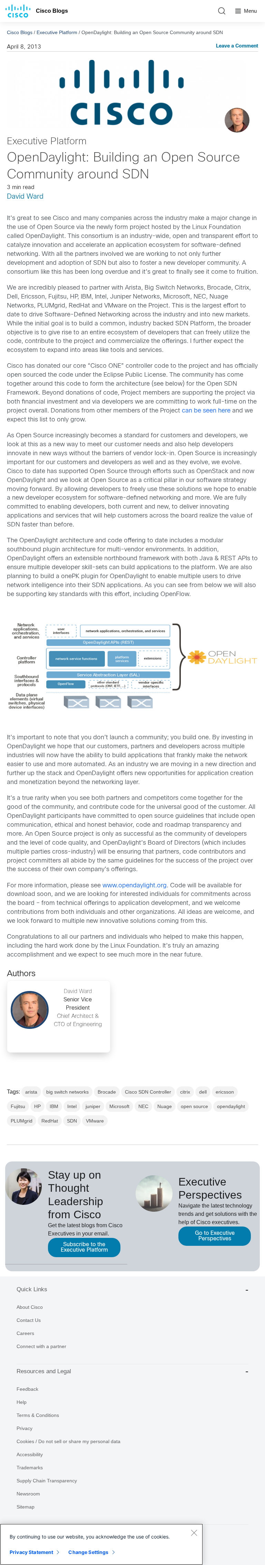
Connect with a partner (41, 1346)
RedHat (49, 1121)
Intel (72, 1106)
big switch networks (67, 1092)
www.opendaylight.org (134, 886)
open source (194, 1106)
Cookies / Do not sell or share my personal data (68, 1441)
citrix (185, 1092)
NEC (143, 1106)
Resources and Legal (44, 1371)
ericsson (225, 1092)
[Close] (193, 1532)
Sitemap (26, 1507)
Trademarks (30, 1467)
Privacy (24, 1428)
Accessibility (30, 1454)
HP (37, 1106)
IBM (54, 1106)
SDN (72, 1121)
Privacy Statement (31, 1552)
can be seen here (206, 411)
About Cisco (30, 1307)
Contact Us (29, 1320)
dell (203, 1092)
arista (31, 1092)
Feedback (27, 1389)
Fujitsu (18, 1106)
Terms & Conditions (38, 1415)
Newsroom (28, 1493)
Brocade (107, 1092)
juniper (93, 1106)
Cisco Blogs (52, 11)
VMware (95, 1121)
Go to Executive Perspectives (215, 1236)
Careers (25, 1333)
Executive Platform (57, 32)
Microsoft (119, 1106)
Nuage (164, 1106)
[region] (101, 1544)
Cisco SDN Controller (148, 1092)
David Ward (25, 197)
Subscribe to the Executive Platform (84, 1247)
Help (22, 1402)
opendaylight (231, 1106)
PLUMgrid (21, 1121)
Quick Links (32, 1289)
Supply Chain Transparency (47, 1480)
